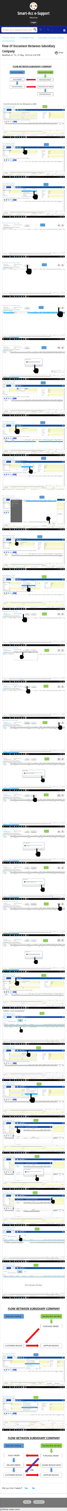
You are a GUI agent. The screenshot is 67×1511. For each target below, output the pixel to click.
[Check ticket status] (41, 29)
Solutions (39, 1501)
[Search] (36, 29)
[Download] (27, 780)
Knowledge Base (26, 37)
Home (27, 1501)
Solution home (9, 37)
